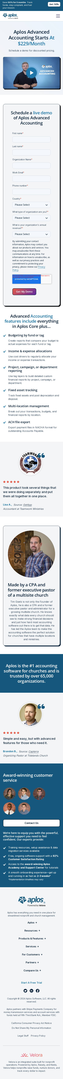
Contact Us (32, 823)
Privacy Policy (38, 1035)
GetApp (27, 504)
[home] (10, 16)
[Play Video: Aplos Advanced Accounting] (31, 72)
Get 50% (54, 4)
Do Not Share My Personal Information (31, 1028)
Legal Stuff (23, 1035)
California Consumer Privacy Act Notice (31, 1023)
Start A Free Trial (31, 982)
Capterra (33, 751)
